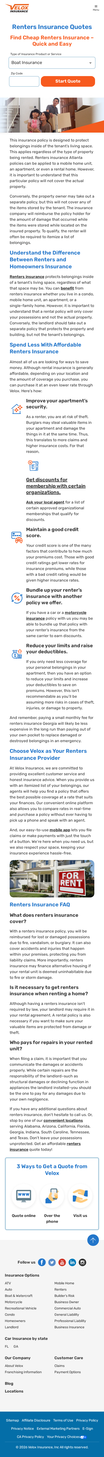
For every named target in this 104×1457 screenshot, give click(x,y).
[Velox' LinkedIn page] (72, 1262)
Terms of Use (63, 1420)
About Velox (14, 1366)
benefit (67, 288)
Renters (60, 1289)
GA (16, 1346)
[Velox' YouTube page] (62, 1262)
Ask (30, 502)
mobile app (60, 830)
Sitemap (12, 1420)
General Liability (66, 1315)
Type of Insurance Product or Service (35, 54)
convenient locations (63, 1120)
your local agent (49, 502)
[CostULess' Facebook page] (42, 1262)
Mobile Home (64, 1283)
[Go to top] (93, 1240)
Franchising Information (23, 1372)
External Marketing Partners (58, 1428)
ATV (8, 1283)
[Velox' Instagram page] (82, 1262)
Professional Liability (70, 1321)
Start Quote (68, 81)
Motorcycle (13, 1302)
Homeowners (15, 1321)
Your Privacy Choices (63, 1437)
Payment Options (67, 1372)
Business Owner (66, 1302)
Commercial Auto (67, 1308)
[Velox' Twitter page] (52, 1262)
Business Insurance (69, 1327)
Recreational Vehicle (21, 1308)
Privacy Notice (22, 1428)
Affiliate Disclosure (36, 1420)
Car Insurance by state (26, 1338)
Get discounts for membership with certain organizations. (56, 486)
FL (7, 1346)
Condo (10, 1315)
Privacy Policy (87, 1420)
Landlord (11, 1327)
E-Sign (87, 1428)
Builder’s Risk (64, 1296)
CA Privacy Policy (30, 1437)
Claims (59, 1366)
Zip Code (17, 73)
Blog (9, 1383)
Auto (8, 1289)
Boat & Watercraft (18, 1296)
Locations (14, 1391)
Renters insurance (27, 276)
